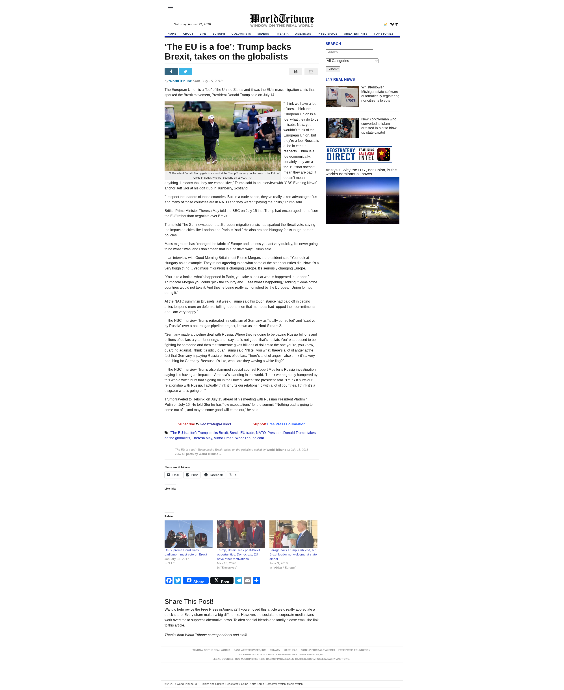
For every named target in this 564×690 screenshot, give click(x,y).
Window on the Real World (211, 650)
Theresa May (202, 438)
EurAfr (219, 33)
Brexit (234, 433)
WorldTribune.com (249, 438)
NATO (261, 433)
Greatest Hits (355, 33)
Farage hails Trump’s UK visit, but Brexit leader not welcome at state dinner (293, 554)
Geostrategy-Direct (215, 424)
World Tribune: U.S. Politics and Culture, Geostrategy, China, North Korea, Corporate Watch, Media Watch (239, 684)
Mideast (264, 33)
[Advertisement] (363, 269)
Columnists (241, 33)
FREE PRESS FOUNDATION (354, 650)
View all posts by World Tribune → (198, 454)
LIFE (203, 33)
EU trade (247, 433)
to (197, 424)
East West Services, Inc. (250, 650)
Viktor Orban (224, 438)
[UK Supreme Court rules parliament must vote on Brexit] (189, 534)
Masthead (290, 650)
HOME (172, 33)
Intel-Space (328, 33)
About (188, 33)
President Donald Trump (286, 433)
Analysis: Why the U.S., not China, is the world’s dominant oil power (361, 172)
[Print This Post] (295, 71)
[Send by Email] (311, 71)
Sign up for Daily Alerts (318, 650)
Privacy (275, 650)
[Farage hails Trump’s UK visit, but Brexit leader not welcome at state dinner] (293, 534)
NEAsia (283, 33)
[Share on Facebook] (172, 71)
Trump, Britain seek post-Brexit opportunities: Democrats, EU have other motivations (238, 554)
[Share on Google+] (200, 71)
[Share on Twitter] (186, 71)
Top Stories (384, 33)
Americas (303, 33)
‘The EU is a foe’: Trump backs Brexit (199, 433)
